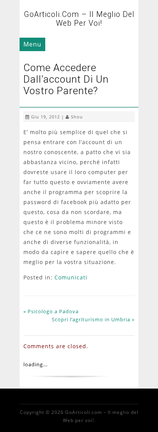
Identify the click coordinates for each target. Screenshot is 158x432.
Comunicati (70, 277)
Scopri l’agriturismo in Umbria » (93, 319)
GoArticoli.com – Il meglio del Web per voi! (79, 19)
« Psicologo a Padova (51, 311)
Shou (77, 117)
